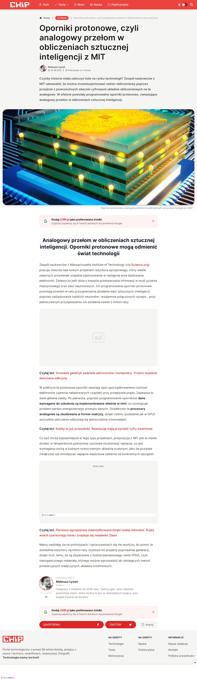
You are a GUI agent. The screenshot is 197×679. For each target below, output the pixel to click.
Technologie (116, 643)
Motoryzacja (116, 655)
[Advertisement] (98, 491)
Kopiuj (149, 624)
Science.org (140, 265)
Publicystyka (119, 4)
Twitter (115, 624)
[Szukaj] (191, 4)
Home (46, 17)
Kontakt (173, 649)
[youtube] (46, 597)
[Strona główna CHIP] (19, 4)
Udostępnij (51, 624)
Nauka (98, 4)
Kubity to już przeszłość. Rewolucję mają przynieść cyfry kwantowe (104, 429)
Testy (62, 4)
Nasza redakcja (178, 643)
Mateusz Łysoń (56, 67)
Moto (81, 4)
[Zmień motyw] (183, 4)
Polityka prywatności (181, 655)
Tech (46, 4)
